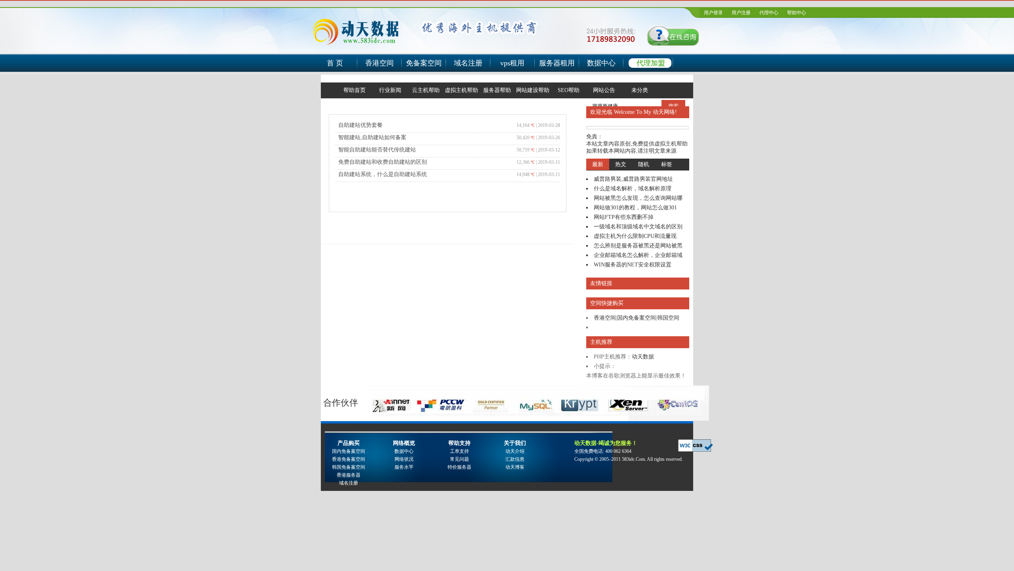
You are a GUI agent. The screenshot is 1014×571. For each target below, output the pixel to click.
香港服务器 (348, 475)
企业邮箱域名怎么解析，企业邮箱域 (638, 255)
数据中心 (601, 63)
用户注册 (741, 12)
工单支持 (459, 451)
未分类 (639, 90)
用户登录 (713, 12)
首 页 (335, 63)
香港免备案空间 (348, 459)
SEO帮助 (568, 90)
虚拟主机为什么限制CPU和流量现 (635, 236)
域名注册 (468, 63)
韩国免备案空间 (348, 467)
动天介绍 (514, 451)
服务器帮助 (497, 90)
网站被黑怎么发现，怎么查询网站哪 (638, 198)
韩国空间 (668, 318)
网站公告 (604, 90)
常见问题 (459, 459)
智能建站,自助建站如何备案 (372, 137)
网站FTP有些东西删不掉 (624, 217)
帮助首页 (354, 90)
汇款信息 (514, 459)
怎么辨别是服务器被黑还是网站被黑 (638, 246)
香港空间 (379, 63)
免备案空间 (424, 63)
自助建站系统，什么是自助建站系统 (382, 174)
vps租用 (512, 63)
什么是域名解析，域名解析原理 (632, 189)
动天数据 (643, 357)
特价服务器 (459, 467)
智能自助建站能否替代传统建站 (377, 150)
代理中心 (768, 12)
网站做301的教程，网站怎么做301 (635, 208)
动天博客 (514, 467)
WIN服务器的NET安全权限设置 (632, 265)
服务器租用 (557, 63)
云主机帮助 (426, 90)
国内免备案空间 (636, 318)
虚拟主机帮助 (461, 90)
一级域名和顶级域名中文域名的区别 (638, 227)
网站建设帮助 (532, 90)
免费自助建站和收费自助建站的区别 (382, 162)
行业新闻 (390, 90)
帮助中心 (796, 12)
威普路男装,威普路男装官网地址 (633, 179)
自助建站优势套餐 (360, 125)
